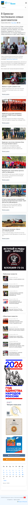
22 (19, 474)
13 (13, 472)
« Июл (4, 480)
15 (19, 472)
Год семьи (14, 22)
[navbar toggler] (26, 3)
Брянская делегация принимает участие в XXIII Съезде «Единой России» (12, 115)
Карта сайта (17, 499)
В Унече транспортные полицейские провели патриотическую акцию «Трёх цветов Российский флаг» (14, 200)
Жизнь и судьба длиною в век (11, 86)
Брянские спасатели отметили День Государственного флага (13, 143)
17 (3, 474)
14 (16, 472)
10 (3, 472)
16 (22, 472)
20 (13, 474)
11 (6, 472)
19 (10, 474)
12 (10, 472)
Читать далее (5, 94)
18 (6, 474)
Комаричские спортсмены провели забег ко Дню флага (13, 171)
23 (22, 474)
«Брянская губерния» (12, 59)
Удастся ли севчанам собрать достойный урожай (11, 230)
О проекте (10, 499)
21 (16, 474)
